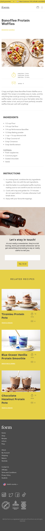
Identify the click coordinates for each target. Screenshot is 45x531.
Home (4, 433)
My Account (6, 453)
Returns (4, 458)
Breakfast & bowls (8, 30)
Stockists (4, 461)
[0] (38, 7)
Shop (3, 436)
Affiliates (4, 470)
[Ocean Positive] (15, 508)
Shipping (5, 455)
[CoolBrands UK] (6, 508)
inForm (4, 441)
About (4, 450)
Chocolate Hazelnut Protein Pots (13, 399)
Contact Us (5, 467)
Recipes (4, 438)
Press (3, 444)
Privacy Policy (6, 475)
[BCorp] (23, 508)
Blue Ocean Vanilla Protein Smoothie (14, 356)
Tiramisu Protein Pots (13, 316)
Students (4, 478)
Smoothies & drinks (8, 363)
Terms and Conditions (9, 472)
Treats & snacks (7, 323)
